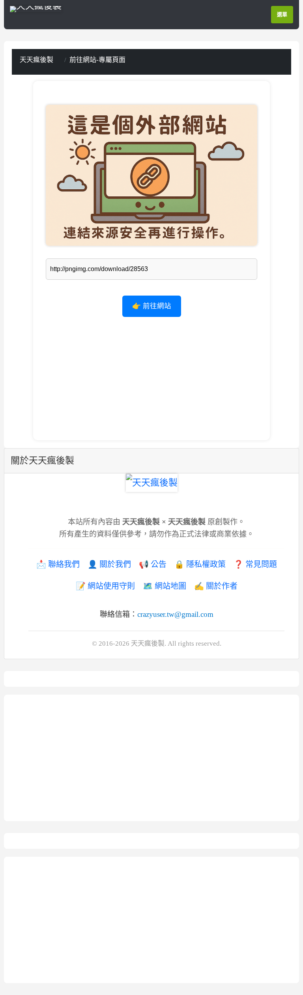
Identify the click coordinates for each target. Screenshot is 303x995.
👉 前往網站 (151, 306)
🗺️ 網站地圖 (164, 586)
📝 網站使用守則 (105, 586)
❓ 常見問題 (255, 564)
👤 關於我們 (109, 564)
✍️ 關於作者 (216, 586)
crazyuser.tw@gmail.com (175, 614)
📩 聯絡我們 (58, 564)
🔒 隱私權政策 (200, 564)
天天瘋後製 (36, 60)
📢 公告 (152, 564)
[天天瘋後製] (36, 8)
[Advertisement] (151, 372)
